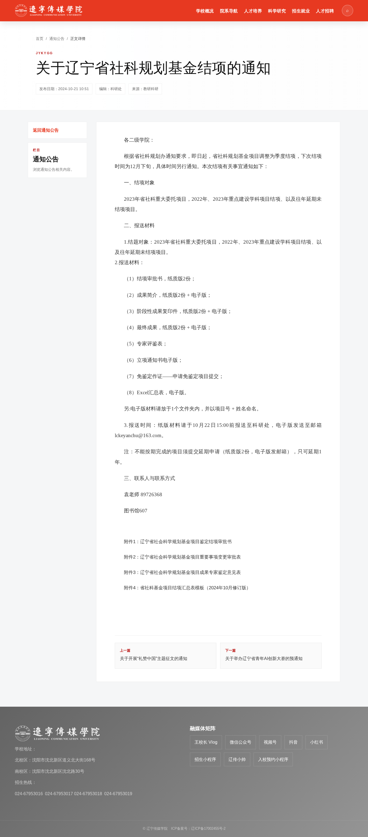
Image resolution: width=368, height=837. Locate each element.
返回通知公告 (46, 130)
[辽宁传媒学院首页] (48, 10)
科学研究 (277, 11)
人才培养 (253, 11)
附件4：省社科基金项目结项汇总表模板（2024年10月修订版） (187, 587)
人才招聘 (325, 11)
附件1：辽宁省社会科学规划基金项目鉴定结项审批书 (178, 541)
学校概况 (205, 11)
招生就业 (301, 11)
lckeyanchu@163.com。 (140, 435)
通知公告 (56, 38)
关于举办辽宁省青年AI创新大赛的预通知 (264, 654)
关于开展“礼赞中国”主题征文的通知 (153, 654)
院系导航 (229, 11)
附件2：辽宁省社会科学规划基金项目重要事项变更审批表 (182, 557)
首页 (39, 38)
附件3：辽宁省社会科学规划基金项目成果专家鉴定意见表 (182, 572)
